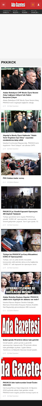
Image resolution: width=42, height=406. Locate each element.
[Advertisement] (21, 36)
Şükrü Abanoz (14, 182)
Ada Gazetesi (13, 106)
